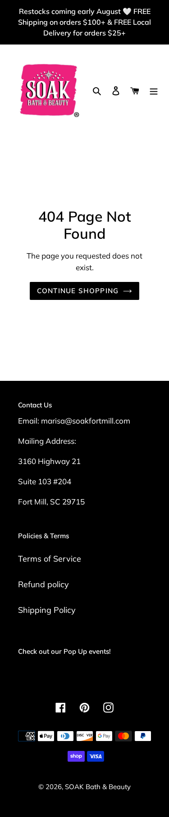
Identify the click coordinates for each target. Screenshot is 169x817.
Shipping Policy (47, 610)
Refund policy (43, 584)
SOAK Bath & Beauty (98, 786)
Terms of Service (49, 559)
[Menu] (153, 90)
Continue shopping (78, 290)
